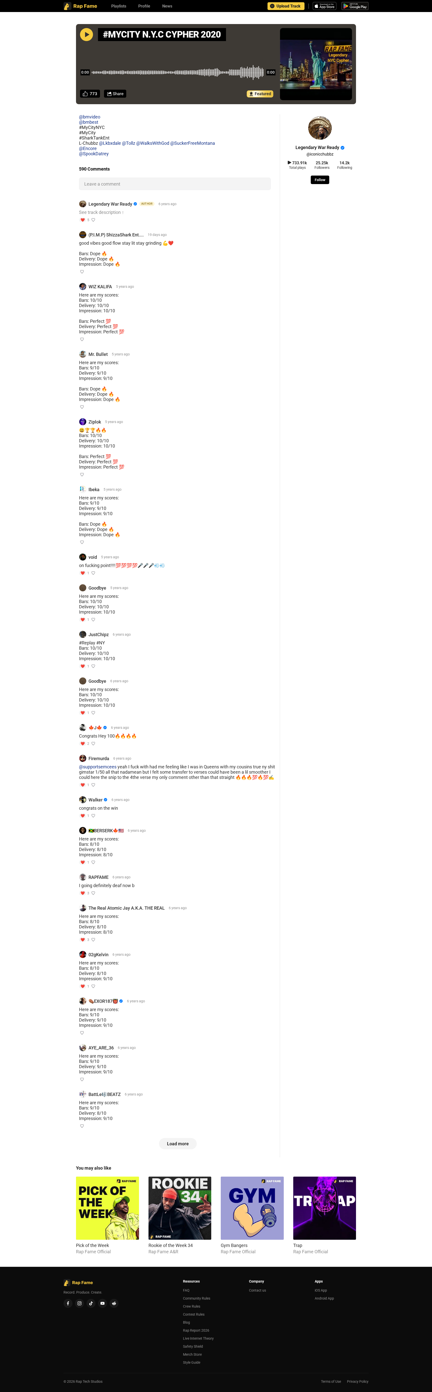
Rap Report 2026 (196, 1330)
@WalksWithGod (152, 143)
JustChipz (98, 634)
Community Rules (196, 1298)
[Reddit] (114, 1303)
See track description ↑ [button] (101, 212)
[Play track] (86, 34)
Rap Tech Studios (89, 1381)
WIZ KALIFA (100, 286)
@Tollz (128, 143)
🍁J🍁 (95, 727)
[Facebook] (68, 1303)
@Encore (88, 148)
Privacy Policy (357, 1381)
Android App (324, 1298)
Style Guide (191, 1362)
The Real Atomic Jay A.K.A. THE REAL (126, 908)
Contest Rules (193, 1314)
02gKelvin (98, 954)
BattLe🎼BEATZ (104, 1094)
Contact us (257, 1290)
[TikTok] (91, 1303)
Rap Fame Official (93, 1251)
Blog (186, 1322)
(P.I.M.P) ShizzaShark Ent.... (116, 234)
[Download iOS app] (325, 6)
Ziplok (94, 422)
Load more (178, 1143)
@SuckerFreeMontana (192, 143)
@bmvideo (89, 116)
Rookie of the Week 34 (170, 1245)
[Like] (93, 220)
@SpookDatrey (94, 153)
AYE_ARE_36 (101, 1047)
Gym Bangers (234, 1245)
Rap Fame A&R (163, 1251)
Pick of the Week (92, 1245)
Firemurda (98, 758)
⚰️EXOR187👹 (103, 1001)
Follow (320, 180)
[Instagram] (79, 1303)
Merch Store (192, 1354)
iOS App (321, 1290)
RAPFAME (98, 877)
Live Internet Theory (198, 1338)
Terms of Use (331, 1381)
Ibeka (94, 489)
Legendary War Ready (110, 204)
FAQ (186, 1290)
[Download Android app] (355, 6)
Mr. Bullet (98, 354)
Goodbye (97, 588)
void (92, 557)
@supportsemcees (97, 766)
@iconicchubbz (320, 154)
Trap (297, 1245)
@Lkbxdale (110, 143)
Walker (95, 799)
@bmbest (88, 122)
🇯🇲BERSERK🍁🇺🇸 (106, 830)
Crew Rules (191, 1306)
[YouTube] (102, 1303)
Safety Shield (193, 1346)
